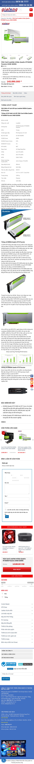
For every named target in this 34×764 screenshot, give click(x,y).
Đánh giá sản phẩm (6, 100)
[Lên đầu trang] (32, 389)
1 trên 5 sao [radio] (7, 475)
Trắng (6, 597)
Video (25, 93)
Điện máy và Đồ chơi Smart (9, 642)
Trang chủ (3, 18)
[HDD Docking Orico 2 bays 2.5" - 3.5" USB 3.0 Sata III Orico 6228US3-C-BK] (25, 537)
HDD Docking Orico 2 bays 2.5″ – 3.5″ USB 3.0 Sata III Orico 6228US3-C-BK (24, 549)
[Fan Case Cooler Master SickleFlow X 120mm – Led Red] (9, 537)
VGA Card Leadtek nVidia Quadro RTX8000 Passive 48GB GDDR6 (24, 448)
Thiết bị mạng (5, 639)
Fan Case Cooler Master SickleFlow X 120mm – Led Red (9, 548)
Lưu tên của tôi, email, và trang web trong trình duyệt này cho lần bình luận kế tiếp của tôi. (17, 512)
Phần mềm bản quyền (7, 629)
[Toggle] (32, 604)
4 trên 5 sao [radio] (20, 477)
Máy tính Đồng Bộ (6, 623)
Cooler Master (5, 604)
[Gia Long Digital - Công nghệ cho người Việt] (9, 10)
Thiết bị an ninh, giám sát (8, 636)
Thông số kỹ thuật (6, 93)
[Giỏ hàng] (31, 9)
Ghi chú (7, 482)
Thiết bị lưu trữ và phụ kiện (9, 632)
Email (6, 503)
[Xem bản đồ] (4, 717)
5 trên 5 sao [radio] (8, 480)
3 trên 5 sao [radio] (8, 477)
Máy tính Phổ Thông (7, 616)
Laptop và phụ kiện (6, 610)
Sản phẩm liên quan (6, 96)
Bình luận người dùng (19, 96)
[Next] (30, 38)
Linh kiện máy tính (6, 613)
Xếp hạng (7, 472)
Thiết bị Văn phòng (6, 626)
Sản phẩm (9, 18)
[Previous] (3, 38)
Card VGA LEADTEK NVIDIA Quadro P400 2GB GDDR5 (8, 447)
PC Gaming (4, 620)
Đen (6, 593)
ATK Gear (4, 607)
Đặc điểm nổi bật (17, 93)
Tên (6, 496)
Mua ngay (17, 569)
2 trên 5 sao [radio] (16, 475)
